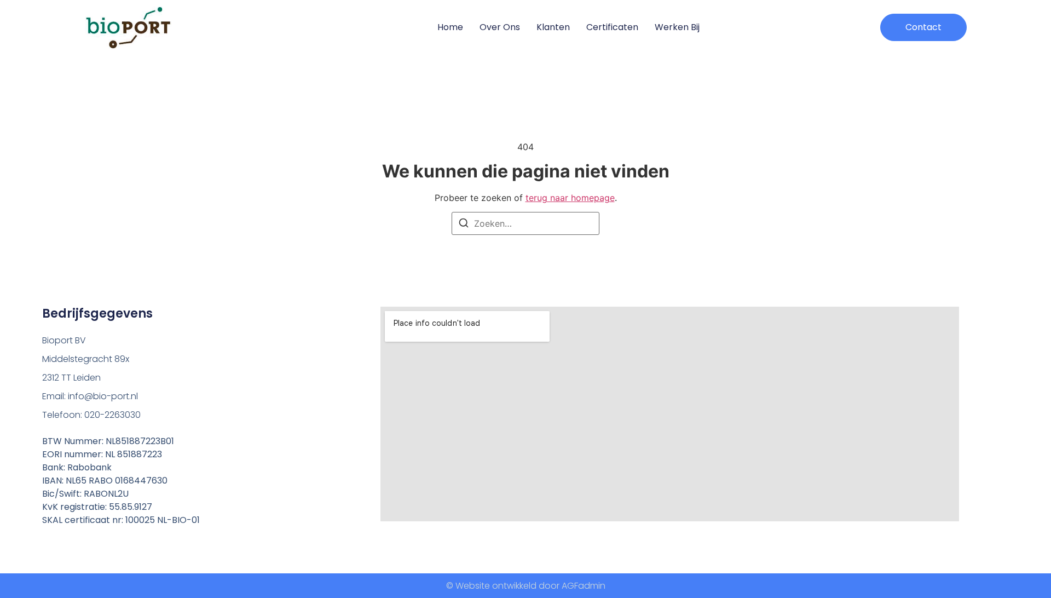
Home (450, 27)
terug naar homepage (570, 197)
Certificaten (612, 27)
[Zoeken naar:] (525, 223)
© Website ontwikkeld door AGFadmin (525, 585)
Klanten (553, 27)
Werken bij (677, 27)
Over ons (500, 27)
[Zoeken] (463, 224)
